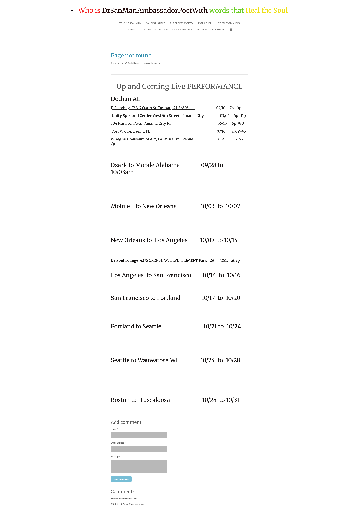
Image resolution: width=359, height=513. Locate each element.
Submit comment (121, 479)
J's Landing (120, 108)
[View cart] (230, 29)
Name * (114, 429)
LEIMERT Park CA (198, 260)
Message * (116, 456)
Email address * (118, 442)
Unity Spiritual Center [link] (132, 115)
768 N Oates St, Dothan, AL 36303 (162, 108)
